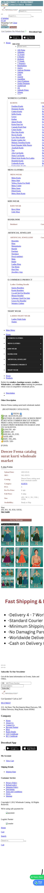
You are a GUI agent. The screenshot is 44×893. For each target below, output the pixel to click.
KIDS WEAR (15, 206)
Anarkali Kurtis (17, 148)
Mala (13, 259)
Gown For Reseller (18, 301)
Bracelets (15, 241)
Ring (13, 243)
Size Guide (5, 512)
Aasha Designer (23, 83)
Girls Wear (15, 212)
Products (9, 378)
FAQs (8, 794)
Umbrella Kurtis (17, 163)
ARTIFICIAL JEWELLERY (21, 238)
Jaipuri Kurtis (16, 122)
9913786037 (6, 703)
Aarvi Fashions (23, 81)
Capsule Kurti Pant (18, 127)
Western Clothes (17, 303)
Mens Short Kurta (18, 193)
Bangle (14, 249)
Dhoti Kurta (16, 191)
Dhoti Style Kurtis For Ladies (22, 158)
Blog (8, 729)
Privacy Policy (11, 783)
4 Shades (20, 57)
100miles (20, 52)
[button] (22, 890)
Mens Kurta (16, 178)
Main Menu (10, 330)
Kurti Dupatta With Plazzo (21, 145)
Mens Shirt (15, 180)
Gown (13, 117)
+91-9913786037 (9, 2)
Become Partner (12, 727)
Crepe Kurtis (16, 130)
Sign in (21, 4)
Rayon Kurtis (16, 135)
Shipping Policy (12, 787)
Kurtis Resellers (17, 290)
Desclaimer (10, 789)
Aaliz (19, 74)
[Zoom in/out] (4, 665)
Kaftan (14, 119)
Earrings (14, 251)
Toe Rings (15, 267)
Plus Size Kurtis (17, 132)
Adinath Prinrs (23, 90)
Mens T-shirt (16, 186)
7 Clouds (20, 61)
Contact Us (13, 4)
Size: (3, 507)
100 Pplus (21, 50)
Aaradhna (21, 79)
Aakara (20, 72)
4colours (20, 59)
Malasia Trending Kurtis (20, 143)
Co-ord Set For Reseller (20, 293)
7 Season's (21, 63)
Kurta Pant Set (17, 124)
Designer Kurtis (17, 109)
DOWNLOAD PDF (11, 524)
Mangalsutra (16, 246)
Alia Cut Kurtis (17, 153)
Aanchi (20, 77)
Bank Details (11, 732)
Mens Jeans (15, 188)
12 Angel (20, 54)
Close (15, 23)
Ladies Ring (16, 264)
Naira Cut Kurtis (17, 156)
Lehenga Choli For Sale (20, 298)
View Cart (5, 27)
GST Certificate (12, 734)
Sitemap (9, 796)
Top (13, 150)
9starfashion (22, 66)
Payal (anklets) (17, 256)
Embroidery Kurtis (18, 166)
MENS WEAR (16, 175)
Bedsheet (13, 224)
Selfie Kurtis (16, 114)
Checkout (13, 27)
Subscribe (5, 688)
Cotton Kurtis (16, 111)
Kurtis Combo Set (18, 140)
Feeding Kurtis (17, 106)
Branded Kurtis (17, 161)
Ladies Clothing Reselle (19, 284)
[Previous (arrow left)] (2, 667)
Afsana (20, 92)
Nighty (14, 322)
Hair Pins (15, 269)
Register (28, 4)
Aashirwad (21, 86)
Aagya (19, 68)
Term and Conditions (14, 792)
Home (8, 43)
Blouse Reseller (17, 296)
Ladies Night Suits (18, 319)
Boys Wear (15, 209)
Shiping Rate (11, 772)
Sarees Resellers (17, 288)
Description (10, 393)
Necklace (15, 254)
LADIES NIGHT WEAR (20, 316)
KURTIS (13, 103)
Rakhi (13, 262)
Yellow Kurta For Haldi (20, 183)
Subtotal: (4, 25)
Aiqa (19, 94)
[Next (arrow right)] (4, 667)
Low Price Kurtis (18, 137)
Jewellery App (17, 272)
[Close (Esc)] (2, 665)
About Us (9, 723)
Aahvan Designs (23, 70)
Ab (18, 88)
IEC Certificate (11, 736)
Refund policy (11, 785)
